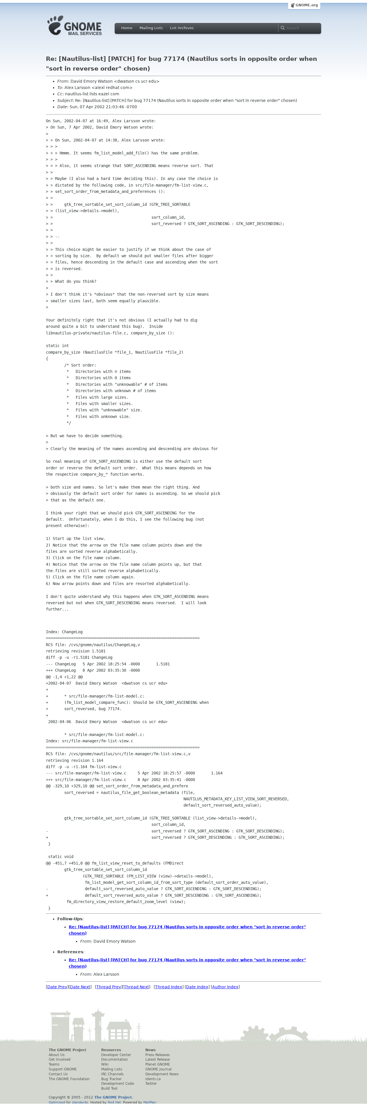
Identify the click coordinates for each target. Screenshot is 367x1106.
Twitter (151, 1084)
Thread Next (136, 987)
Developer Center (116, 1055)
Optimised (57, 1102)
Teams (54, 1064)
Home (126, 28)
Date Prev (57, 987)
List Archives (182, 28)
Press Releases (157, 1055)
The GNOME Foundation (69, 1079)
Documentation (114, 1059)
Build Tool (109, 1088)
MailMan (149, 1102)
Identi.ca (153, 1079)
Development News (162, 1074)
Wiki (104, 1064)
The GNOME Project (67, 1050)
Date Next (80, 987)
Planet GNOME (157, 1064)
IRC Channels (112, 1074)
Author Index (225, 987)
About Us (57, 1055)
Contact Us (58, 1074)
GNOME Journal (158, 1069)
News (150, 1050)
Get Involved (60, 1059)
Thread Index (168, 987)
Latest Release (157, 1059)
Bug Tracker (111, 1079)
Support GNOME (63, 1069)
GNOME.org (307, 5)
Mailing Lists (151, 28)
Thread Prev (108, 987)
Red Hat (114, 1102)
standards (80, 1102)
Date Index (197, 987)
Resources (111, 1050)
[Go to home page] (83, 36)
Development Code (117, 1084)
